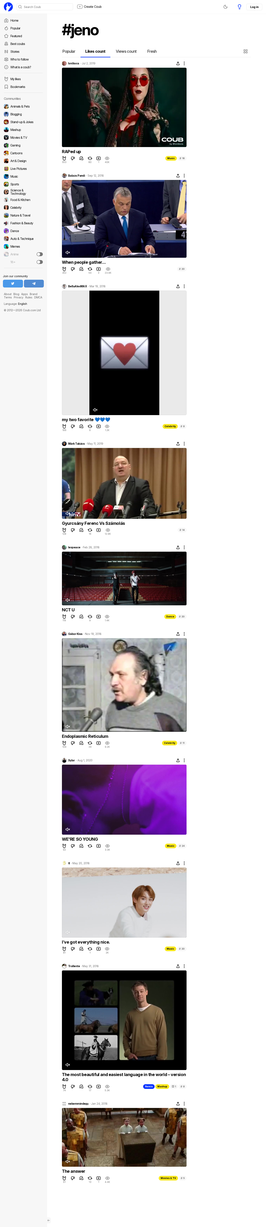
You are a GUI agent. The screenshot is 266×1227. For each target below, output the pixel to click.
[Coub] (8, 6)
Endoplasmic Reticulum (85, 736)
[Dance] (23, 231)
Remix (149, 1086)
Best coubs (17, 44)
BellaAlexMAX (77, 286)
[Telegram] (34, 283)
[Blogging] (23, 114)
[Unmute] (67, 252)
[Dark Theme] (225, 7)
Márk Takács (76, 443)
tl (69, 863)
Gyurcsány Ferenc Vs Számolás (93, 523)
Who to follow (19, 59)
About (7, 294)
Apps (24, 294)
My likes (15, 79)
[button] (246, 51)
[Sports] (23, 184)
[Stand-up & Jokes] (23, 122)
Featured (16, 36)
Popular (15, 28)
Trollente (74, 966)
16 (182, 158)
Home (14, 20)
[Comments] (81, 158)
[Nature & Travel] (23, 215)
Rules (28, 297)
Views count (126, 51)
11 (182, 743)
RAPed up (71, 151)
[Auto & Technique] (23, 239)
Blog (16, 294)
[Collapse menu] (48, 1220)
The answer (73, 1171)
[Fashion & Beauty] (23, 223)
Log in (254, 7)
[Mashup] (23, 130)
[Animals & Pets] (23, 106)
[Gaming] (23, 145)
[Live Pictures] (23, 169)
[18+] (40, 262)
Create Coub (93, 7)
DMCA (38, 297)
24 (182, 846)
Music (171, 158)
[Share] (178, 63)
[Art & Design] (23, 161)
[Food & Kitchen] (23, 200)
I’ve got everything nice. (86, 942)
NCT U (68, 609)
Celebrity (170, 426)
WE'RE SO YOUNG (80, 839)
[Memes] (23, 246)
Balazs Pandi (76, 175)
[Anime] (23, 254)
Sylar (71, 760)
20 (182, 269)
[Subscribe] (40, 254)
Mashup (162, 1086)
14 (182, 530)
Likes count (95, 51)
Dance (170, 616)
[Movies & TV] (23, 137)
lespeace (74, 547)
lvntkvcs (73, 63)
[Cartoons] (23, 153)
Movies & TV (168, 1178)
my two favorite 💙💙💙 (86, 419)
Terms (8, 297)
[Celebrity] (23, 207)
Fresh (152, 51)
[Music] (23, 176)
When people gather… (84, 262)
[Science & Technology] (23, 192)
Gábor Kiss (75, 634)
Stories (14, 51)
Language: (15, 303)
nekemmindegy (78, 1103)
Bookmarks (17, 87)
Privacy (18, 297)
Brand (33, 294)
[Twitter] (13, 283)
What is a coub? (20, 67)
